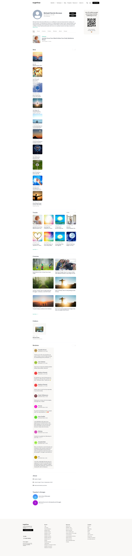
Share (72, 15)
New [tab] (34, 31)
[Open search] (87, 3)
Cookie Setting (27, 538)
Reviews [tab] (55, 31)
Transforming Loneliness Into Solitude (42, 308)
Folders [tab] (49, 31)
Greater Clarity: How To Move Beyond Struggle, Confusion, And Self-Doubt (42, 291)
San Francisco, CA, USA (49, 14)
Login (90, 2)
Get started (96, 2)
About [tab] (60, 31)
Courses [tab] (44, 31)
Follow (72, 13)
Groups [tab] (65, 31)
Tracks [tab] (38, 31)
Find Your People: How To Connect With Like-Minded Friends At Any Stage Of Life (65, 273)
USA (25, 536)
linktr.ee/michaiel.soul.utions (40, 485)
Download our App (28, 530)
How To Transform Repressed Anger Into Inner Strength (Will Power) (65, 309)
